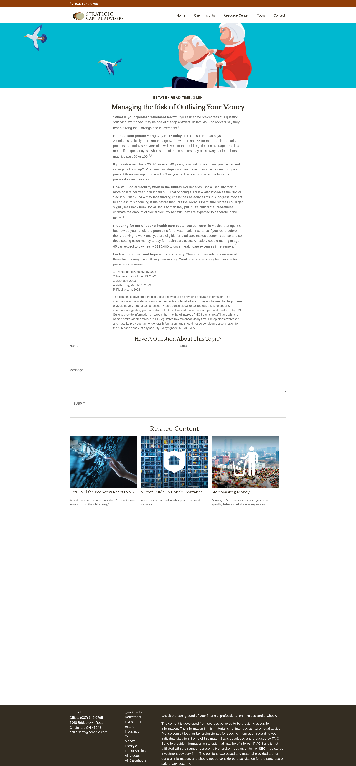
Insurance (132, 731)
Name (74, 346)
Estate (129, 727)
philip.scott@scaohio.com (88, 732)
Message (76, 370)
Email (184, 346)
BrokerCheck (266, 716)
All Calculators (135, 760)
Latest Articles (135, 751)
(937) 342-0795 (86, 4)
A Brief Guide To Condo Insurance (172, 492)
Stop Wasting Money (231, 492)
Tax (127, 736)
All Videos (132, 755)
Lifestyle (131, 746)
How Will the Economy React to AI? (102, 492)
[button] (181, 15)
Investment (133, 722)
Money (130, 741)
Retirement (133, 717)
